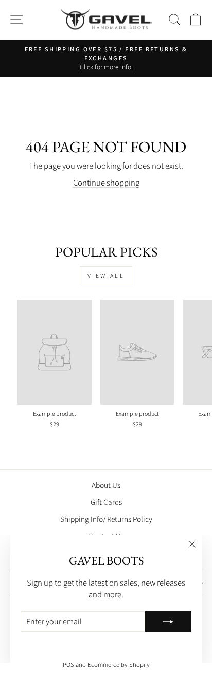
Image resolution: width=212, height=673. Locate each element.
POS (68, 664)
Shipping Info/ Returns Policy (106, 519)
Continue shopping (106, 182)
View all (106, 275)
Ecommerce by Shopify (118, 664)
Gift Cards (106, 502)
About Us (106, 485)
